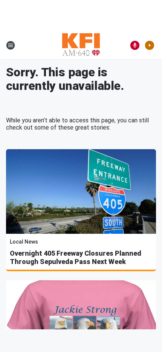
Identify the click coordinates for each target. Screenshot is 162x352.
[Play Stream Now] (149, 45)
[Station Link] (81, 45)
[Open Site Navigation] (10, 45)
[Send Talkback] (134, 45)
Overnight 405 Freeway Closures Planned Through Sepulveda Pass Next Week (75, 257)
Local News (24, 242)
